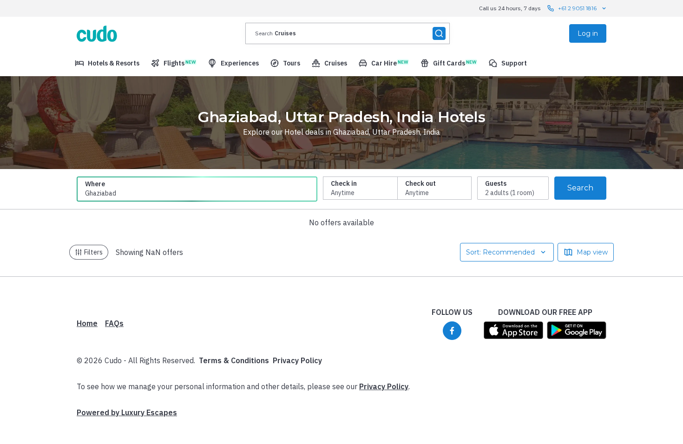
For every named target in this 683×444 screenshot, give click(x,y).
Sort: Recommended (500, 252)
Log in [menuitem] (588, 33)
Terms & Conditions (234, 360)
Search (580, 187)
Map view (592, 252)
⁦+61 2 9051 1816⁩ (577, 8)
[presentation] (347, 33)
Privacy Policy (297, 360)
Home (87, 323)
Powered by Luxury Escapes (127, 412)
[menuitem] (107, 63)
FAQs (114, 323)
